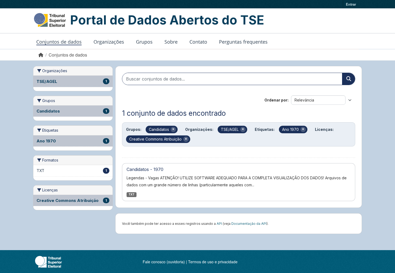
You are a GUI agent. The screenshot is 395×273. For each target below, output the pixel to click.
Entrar (351, 4)
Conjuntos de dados (59, 41)
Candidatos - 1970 (145, 169)
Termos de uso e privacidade (213, 261)
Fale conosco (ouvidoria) (164, 261)
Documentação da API (249, 224)
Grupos (144, 41)
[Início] (40, 55)
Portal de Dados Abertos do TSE (167, 19)
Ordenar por (276, 100)
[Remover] (173, 129)
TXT (131, 194)
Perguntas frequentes (243, 41)
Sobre (171, 41)
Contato (198, 41)
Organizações (109, 41)
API (219, 224)
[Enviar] (348, 79)
